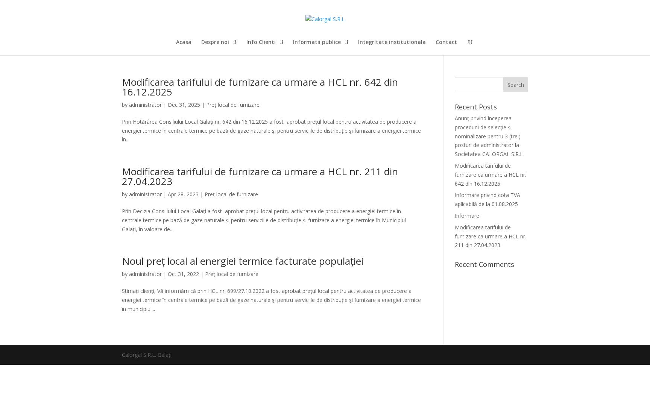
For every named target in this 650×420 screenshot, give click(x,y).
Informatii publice (317, 42)
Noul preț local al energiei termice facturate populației (242, 261)
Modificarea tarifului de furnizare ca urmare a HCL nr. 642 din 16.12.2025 (260, 87)
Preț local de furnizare (233, 104)
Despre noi (215, 42)
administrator (145, 104)
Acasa (183, 42)
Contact (446, 42)
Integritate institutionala (392, 42)
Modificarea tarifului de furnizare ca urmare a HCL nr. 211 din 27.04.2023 (260, 176)
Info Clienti (261, 42)
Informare (467, 215)
